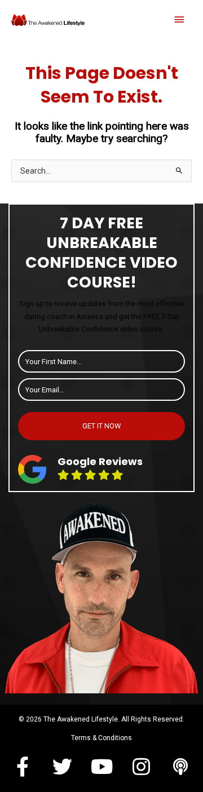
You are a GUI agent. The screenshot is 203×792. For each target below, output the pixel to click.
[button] (22, 767)
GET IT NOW (101, 426)
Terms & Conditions (101, 738)
